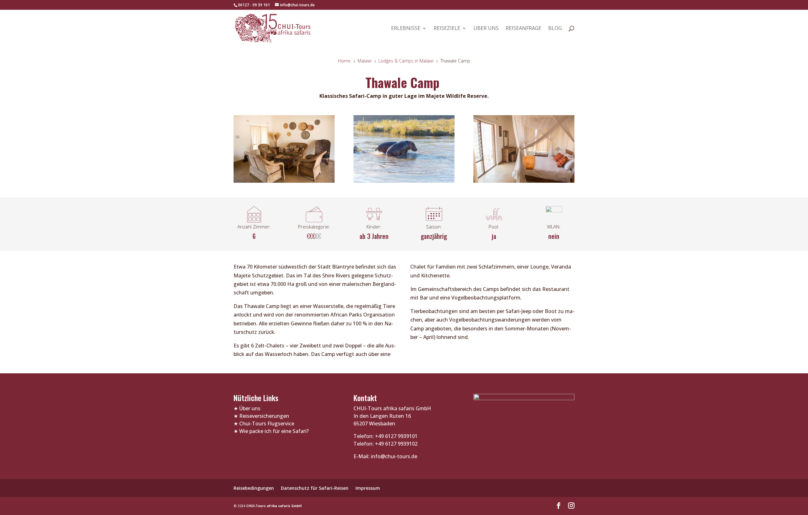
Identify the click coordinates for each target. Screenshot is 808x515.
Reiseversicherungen (264, 415)
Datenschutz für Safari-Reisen (314, 488)
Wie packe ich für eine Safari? (274, 431)
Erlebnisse (405, 29)
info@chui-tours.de (393, 456)
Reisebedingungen (254, 488)
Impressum (367, 488)
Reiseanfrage (523, 29)
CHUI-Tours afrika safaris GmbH (274, 506)
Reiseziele (447, 29)
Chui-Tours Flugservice (266, 423)
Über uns (486, 29)
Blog (555, 29)
